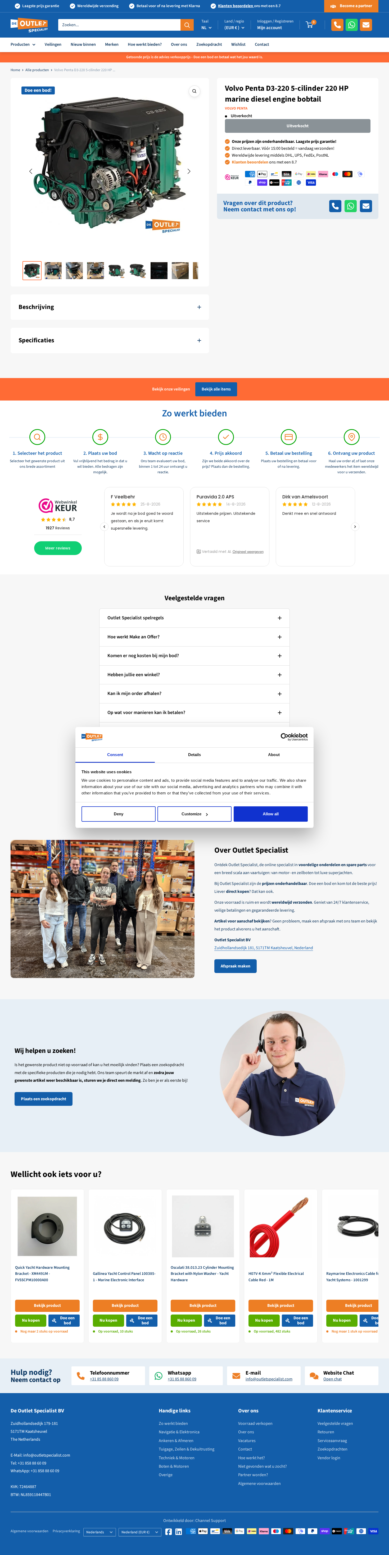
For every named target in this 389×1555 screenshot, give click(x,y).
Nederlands (95, 1532)
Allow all (271, 814)
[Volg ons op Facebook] (168, 1531)
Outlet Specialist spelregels (135, 618)
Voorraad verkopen (255, 1423)
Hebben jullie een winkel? (133, 674)
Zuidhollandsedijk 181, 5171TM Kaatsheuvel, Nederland (263, 948)
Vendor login (329, 1458)
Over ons (179, 44)
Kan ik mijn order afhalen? (134, 693)
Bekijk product (47, 1305)
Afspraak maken (235, 966)
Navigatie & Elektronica (179, 1432)
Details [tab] (194, 754)
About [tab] (274, 754)
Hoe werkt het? (251, 1458)
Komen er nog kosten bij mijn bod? (143, 655)
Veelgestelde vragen (335, 1423)
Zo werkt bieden (173, 1423)
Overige (166, 1475)
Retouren (326, 1432)
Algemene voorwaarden (259, 1483)
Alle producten (37, 70)
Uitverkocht (298, 126)
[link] (47, 1266)
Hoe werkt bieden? (145, 44)
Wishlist (238, 44)
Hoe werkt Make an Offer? (133, 637)
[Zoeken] (187, 25)
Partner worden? (253, 1475)
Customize (191, 814)
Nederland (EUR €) (135, 1532)
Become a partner (355, 6)
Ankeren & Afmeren (176, 1441)
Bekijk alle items (216, 389)
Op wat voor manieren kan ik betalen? (146, 712)
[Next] (378, 1265)
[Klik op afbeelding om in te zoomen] (194, 91)
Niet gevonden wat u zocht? (262, 1466)
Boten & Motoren (174, 1466)
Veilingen (53, 44)
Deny (118, 814)
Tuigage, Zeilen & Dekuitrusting (186, 1449)
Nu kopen (31, 1320)
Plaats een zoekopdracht (43, 1099)
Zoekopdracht (209, 44)
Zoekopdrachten (332, 1449)
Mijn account (269, 28)
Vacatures (247, 1441)
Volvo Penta (236, 108)
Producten (20, 44)
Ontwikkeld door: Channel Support (194, 1521)
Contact (262, 44)
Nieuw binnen (83, 44)
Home (15, 70)
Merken (112, 44)
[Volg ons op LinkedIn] (178, 1531)
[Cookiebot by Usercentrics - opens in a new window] (284, 737)
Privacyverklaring (66, 1531)
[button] (30, 171)
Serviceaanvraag (332, 1441)
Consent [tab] (115, 754)
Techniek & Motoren (177, 1458)
